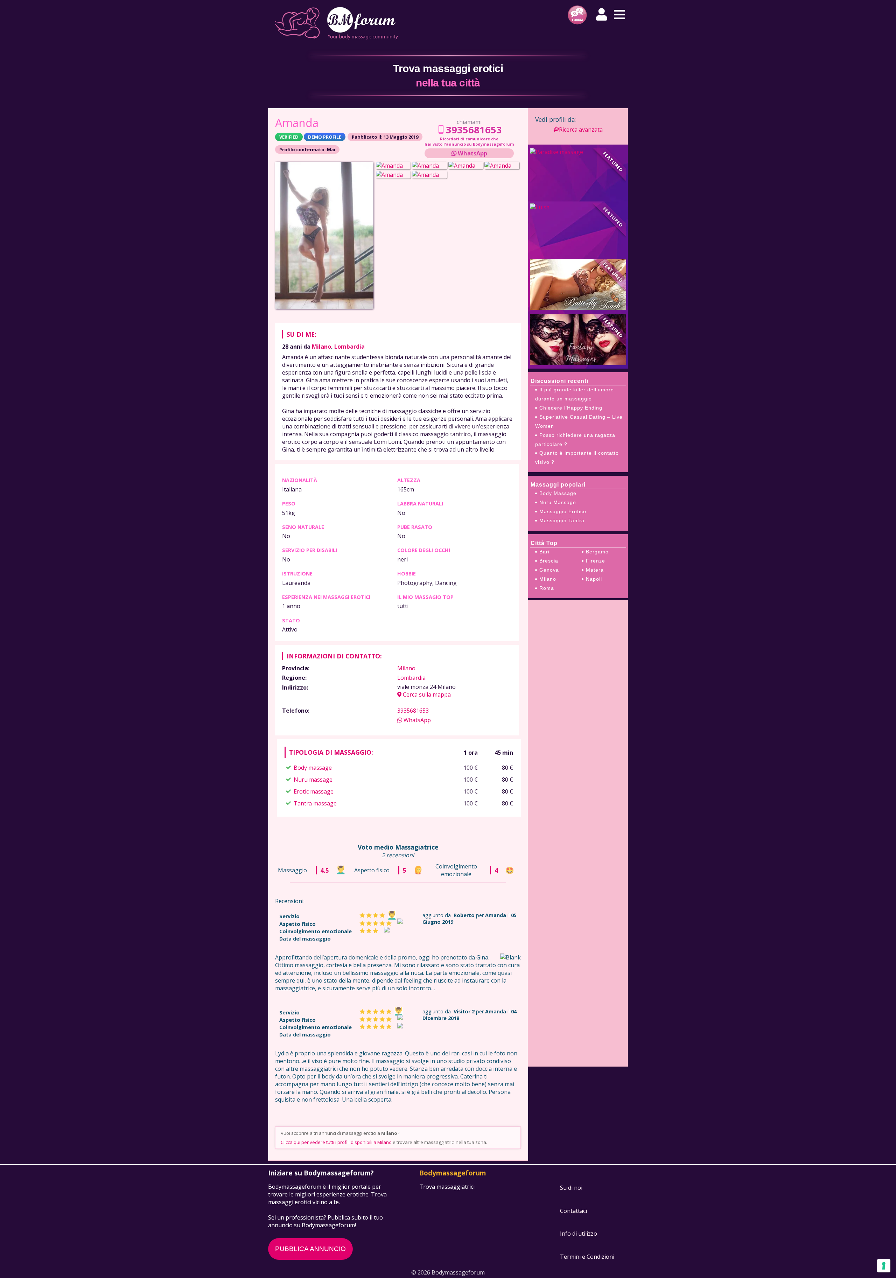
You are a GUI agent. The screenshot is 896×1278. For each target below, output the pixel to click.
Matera (595, 570)
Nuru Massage (557, 502)
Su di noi (571, 1188)
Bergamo (597, 551)
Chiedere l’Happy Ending (570, 408)
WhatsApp (471, 153)
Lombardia (349, 346)
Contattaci (573, 1211)
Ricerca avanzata (581, 129)
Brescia (548, 561)
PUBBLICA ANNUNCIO (310, 1248)
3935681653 (474, 129)
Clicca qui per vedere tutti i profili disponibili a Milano (336, 1142)
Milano (321, 346)
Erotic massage (314, 791)
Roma (546, 588)
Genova (549, 570)
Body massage (313, 767)
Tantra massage (315, 803)
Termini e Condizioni (587, 1256)
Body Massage (557, 493)
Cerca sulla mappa (426, 694)
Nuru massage (313, 779)
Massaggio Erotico (562, 511)
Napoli (594, 579)
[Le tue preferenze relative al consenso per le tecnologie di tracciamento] (883, 1265)
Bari (544, 551)
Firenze (595, 561)
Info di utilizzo (578, 1234)
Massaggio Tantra (561, 520)
